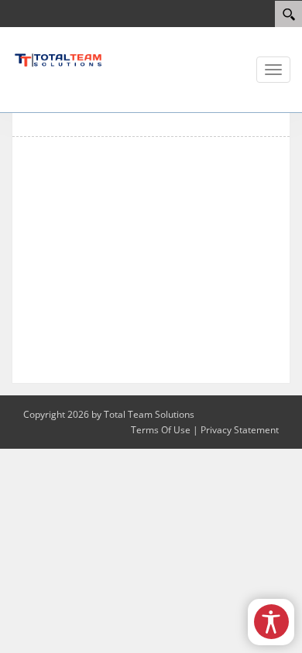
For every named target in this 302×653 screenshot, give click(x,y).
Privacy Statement (240, 429)
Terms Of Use (160, 429)
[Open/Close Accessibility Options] (271, 621)
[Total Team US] (58, 59)
